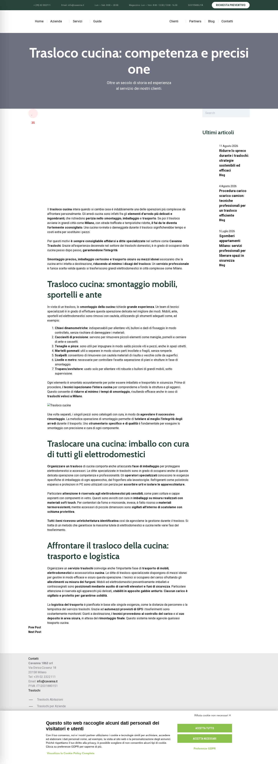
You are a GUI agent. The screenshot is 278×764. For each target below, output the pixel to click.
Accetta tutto (204, 728)
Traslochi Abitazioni (50, 699)
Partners (195, 21)
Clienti (173, 21)
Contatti (227, 21)
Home (38, 21)
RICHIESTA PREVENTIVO (230, 5)
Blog (211, 21)
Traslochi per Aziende (51, 706)
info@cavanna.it (47, 681)
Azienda (56, 21)
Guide (97, 21)
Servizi (77, 21)
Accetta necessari (204, 738)
